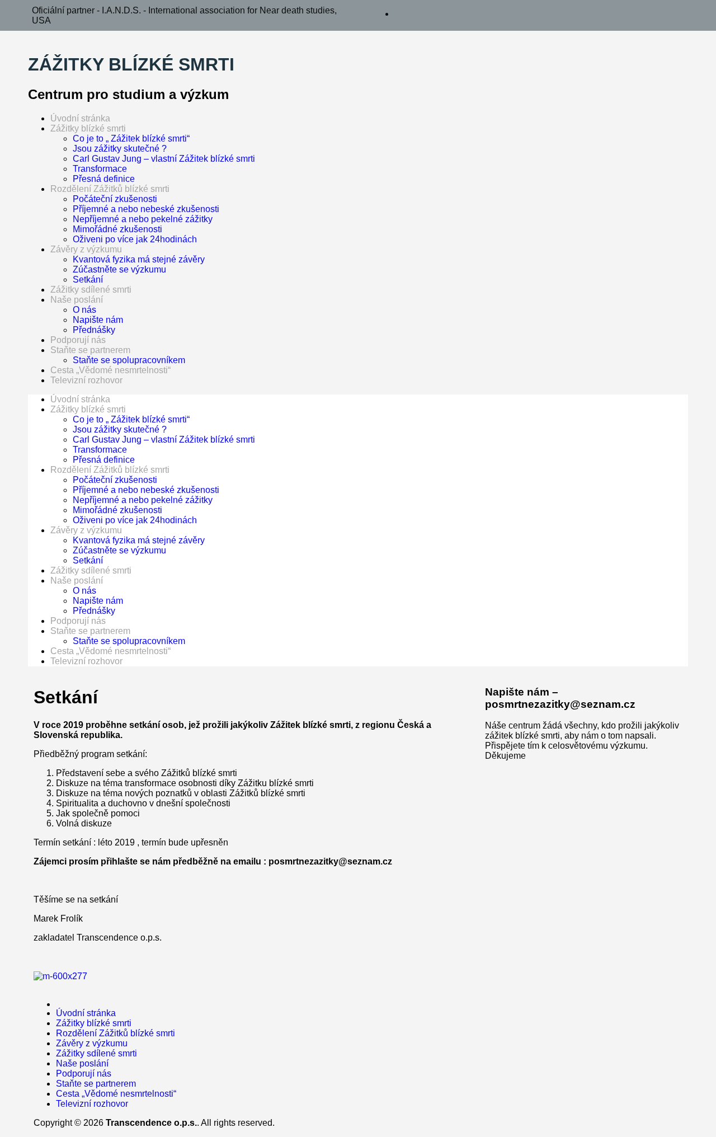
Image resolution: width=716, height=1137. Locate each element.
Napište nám (98, 320)
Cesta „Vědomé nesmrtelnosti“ (110, 370)
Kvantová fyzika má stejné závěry (139, 259)
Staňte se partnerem (90, 350)
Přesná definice (104, 179)
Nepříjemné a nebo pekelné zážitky (143, 219)
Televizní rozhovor (86, 380)
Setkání (88, 279)
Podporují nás (78, 340)
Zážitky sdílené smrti (90, 289)
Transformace (100, 168)
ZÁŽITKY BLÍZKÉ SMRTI (131, 64)
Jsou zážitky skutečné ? (120, 148)
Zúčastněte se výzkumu (119, 269)
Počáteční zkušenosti (115, 199)
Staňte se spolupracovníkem (129, 360)
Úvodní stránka (80, 118)
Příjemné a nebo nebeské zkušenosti (146, 209)
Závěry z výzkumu (86, 249)
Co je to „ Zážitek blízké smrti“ (131, 138)
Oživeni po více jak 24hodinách (135, 239)
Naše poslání (76, 299)
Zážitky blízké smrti (88, 128)
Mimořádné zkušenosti (117, 229)
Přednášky (94, 330)
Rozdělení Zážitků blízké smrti (109, 189)
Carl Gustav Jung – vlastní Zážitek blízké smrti (164, 158)
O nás (84, 309)
